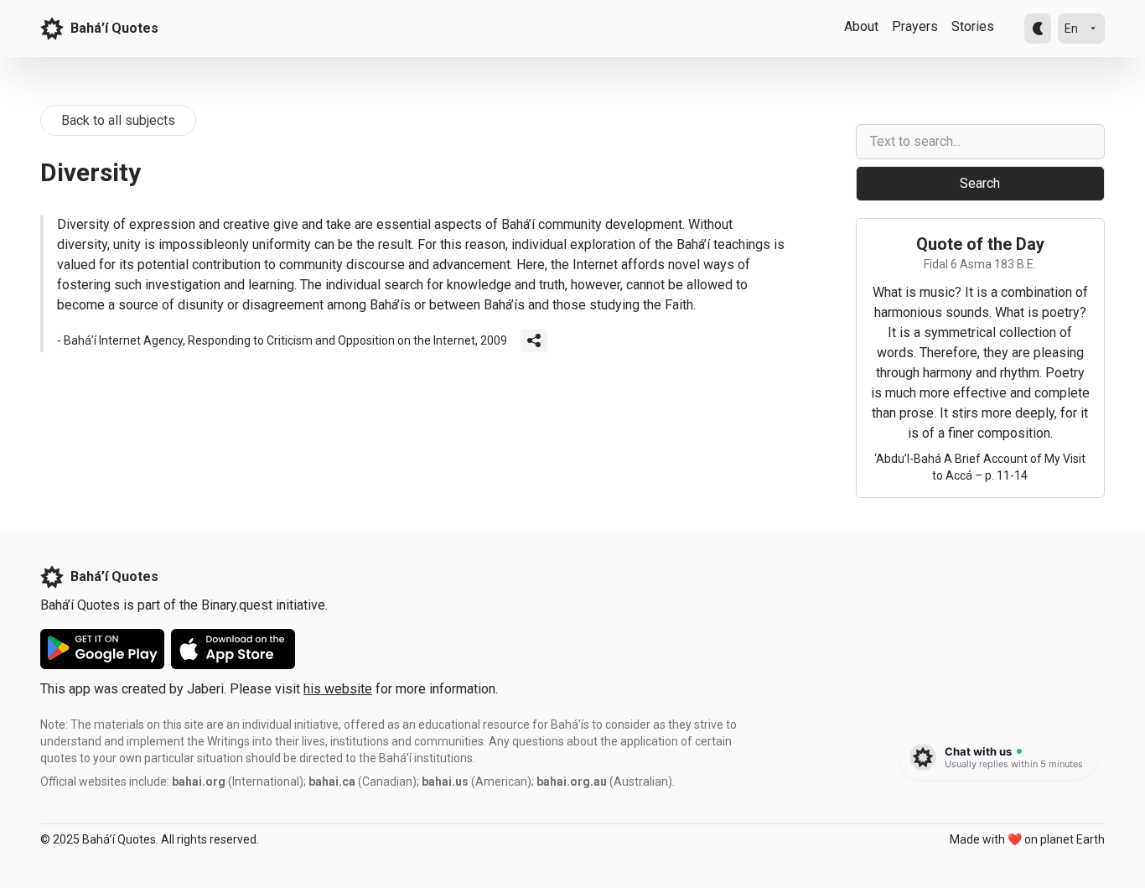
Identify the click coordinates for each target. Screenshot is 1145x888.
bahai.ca (331, 781)
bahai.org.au (571, 781)
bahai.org (198, 781)
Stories (972, 26)
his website (337, 689)
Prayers (915, 26)
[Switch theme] (1037, 28)
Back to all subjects (118, 120)
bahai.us (445, 781)
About (861, 26)
